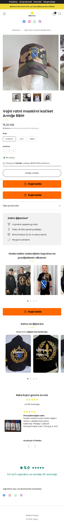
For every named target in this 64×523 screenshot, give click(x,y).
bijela (32, 139)
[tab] (27, 301)
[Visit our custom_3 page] (34, 21)
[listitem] (32, 6)
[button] (29, 446)
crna (21, 139)
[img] (32, 399)
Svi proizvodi (25, 2)
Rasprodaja (49, 2)
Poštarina (7, 128)
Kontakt (38, 2)
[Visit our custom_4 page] (40, 21)
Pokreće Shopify (32, 515)
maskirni (9, 139)
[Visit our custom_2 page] (29, 21)
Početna (13, 2)
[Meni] (4, 13)
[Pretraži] (59, 13)
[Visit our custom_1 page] (24, 21)
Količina (6, 146)
